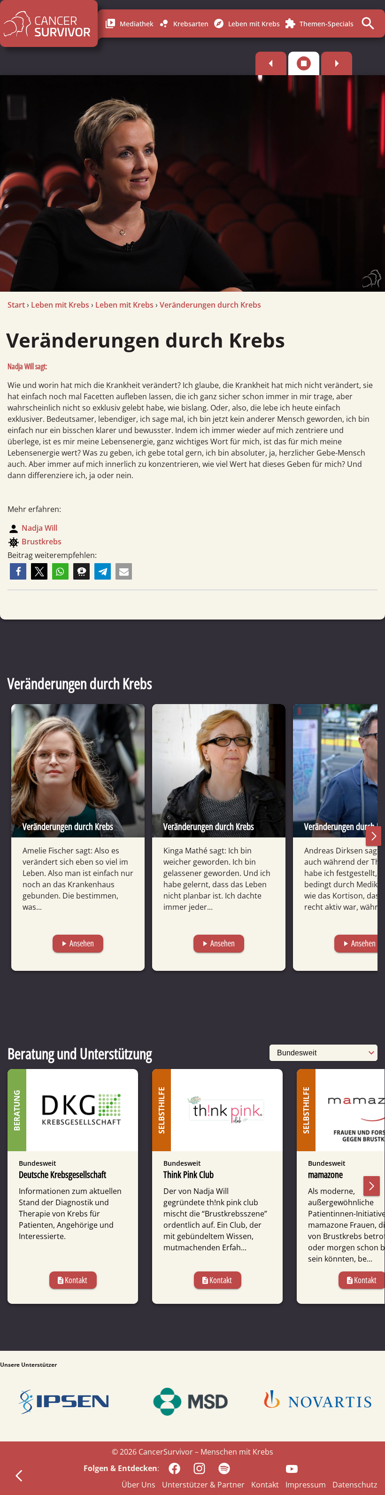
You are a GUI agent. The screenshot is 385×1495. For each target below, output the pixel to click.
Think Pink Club (188, 1174)
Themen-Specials (319, 23)
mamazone (325, 1174)
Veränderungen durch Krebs (210, 305)
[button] (18, 571)
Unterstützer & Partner (203, 1485)
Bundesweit (37, 1163)
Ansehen (77, 943)
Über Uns (138, 1485)
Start (16, 305)
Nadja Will (39, 528)
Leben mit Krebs (246, 23)
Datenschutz (354, 1485)
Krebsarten (183, 23)
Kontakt (71, 1280)
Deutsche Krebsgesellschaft (62, 1174)
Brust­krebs (42, 541)
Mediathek (129, 23)
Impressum (305, 1485)
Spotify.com (255, 1468)
